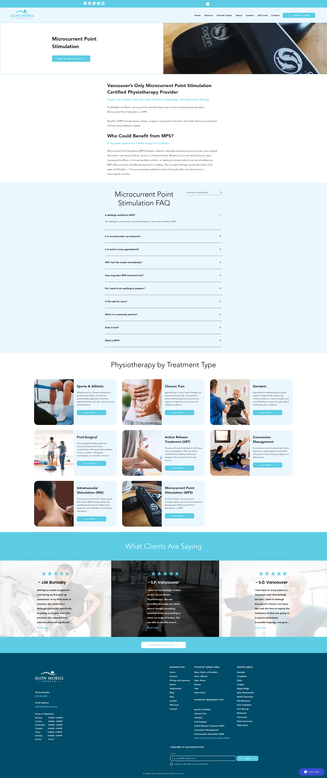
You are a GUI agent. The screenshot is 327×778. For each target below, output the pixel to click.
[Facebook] (89, 3)
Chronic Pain (200, 713)
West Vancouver (244, 721)
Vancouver (242, 717)
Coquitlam (242, 676)
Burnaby (241, 672)
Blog (172, 692)
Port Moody (242, 709)
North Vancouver (245, 697)
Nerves (197, 684)
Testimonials (175, 688)
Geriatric (198, 717)
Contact (173, 709)
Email (173, 754)
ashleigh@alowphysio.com (46, 706)
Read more (43, 627)
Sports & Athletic (202, 709)
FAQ (172, 697)
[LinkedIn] (94, 3)
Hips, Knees (200, 680)
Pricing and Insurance (180, 680)
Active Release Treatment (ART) (209, 726)
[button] (207, 3)
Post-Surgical (200, 722)
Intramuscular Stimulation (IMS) (209, 734)
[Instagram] (85, 3)
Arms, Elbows (200, 676)
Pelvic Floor (199, 692)
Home (172, 672)
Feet (196, 688)
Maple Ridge (243, 688)
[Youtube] (103, 3)
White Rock (242, 725)
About (173, 684)
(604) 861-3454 (41, 696)
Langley (240, 684)
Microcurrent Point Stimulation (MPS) (212, 738)
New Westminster (245, 692)
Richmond (241, 713)
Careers (173, 701)
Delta (239, 680)
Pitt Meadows (243, 701)
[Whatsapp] (98, 3)
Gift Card (174, 705)
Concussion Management (206, 730)
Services (173, 676)
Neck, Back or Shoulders (206, 672)
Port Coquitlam (244, 705)
